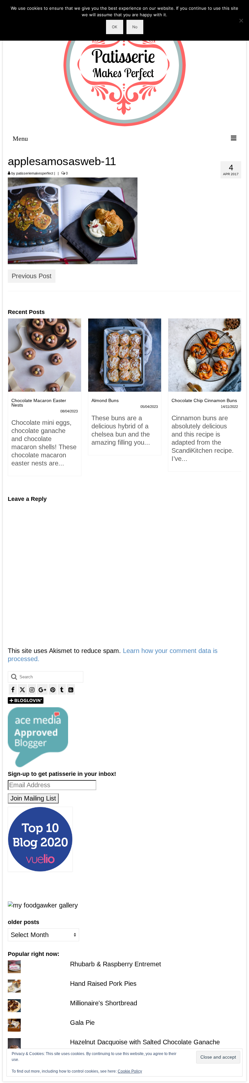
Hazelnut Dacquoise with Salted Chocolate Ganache (145, 1042)
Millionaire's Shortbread (103, 1003)
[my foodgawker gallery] (43, 904)
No (134, 26)
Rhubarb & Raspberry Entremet (115, 964)
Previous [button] (13, 402)
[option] (53, 390)
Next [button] (235, 402)
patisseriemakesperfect (34, 173)
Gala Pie (82, 1022)
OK (114, 26)
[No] (241, 20)
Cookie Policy (130, 1071)
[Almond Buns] (53, 355)
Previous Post (32, 276)
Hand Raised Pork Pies (103, 983)
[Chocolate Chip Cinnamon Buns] (133, 355)
